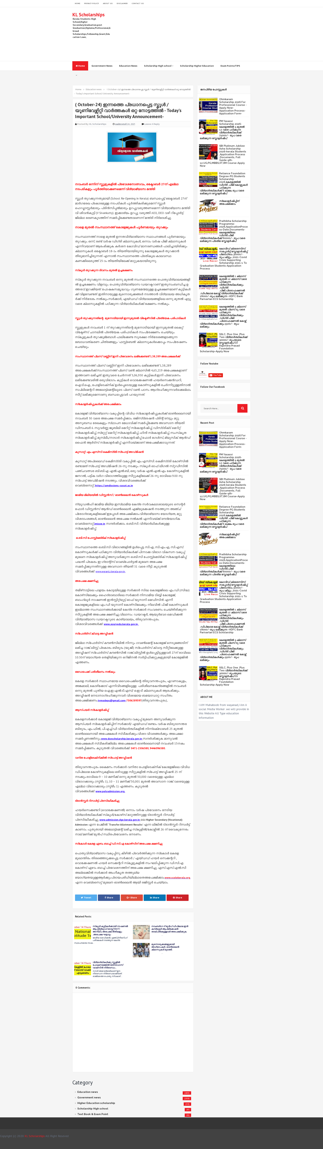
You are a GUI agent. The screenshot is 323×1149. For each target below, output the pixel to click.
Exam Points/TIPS (230, 65)
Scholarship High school (158, 65)
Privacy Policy (91, 3)
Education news (87, 1091)
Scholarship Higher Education (197, 65)
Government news (89, 1097)
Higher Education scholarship (96, 1103)
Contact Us (138, 3)
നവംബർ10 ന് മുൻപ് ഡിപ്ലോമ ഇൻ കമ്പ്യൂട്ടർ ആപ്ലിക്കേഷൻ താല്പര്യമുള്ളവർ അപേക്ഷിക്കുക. (169, 929)
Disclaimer (122, 3)
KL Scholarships (88, 14)
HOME (77, 3)
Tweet (87, 897)
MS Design (197, 1145)
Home (81, 65)
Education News (128, 65)
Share (110, 897)
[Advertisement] (189, 34)
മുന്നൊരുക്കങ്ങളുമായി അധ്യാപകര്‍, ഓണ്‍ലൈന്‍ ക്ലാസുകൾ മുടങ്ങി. (165, 947)
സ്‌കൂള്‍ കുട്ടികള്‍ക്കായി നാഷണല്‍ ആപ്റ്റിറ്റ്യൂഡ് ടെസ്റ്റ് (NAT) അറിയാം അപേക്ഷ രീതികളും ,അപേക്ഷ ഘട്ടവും (110, 930)
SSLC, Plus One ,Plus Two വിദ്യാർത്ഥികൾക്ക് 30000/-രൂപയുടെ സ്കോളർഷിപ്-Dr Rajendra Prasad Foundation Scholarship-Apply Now (223, 343)
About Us (108, 3)
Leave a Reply (152, 124)
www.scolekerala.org (177, 877)
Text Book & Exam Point (92, 1114)
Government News (102, 65)
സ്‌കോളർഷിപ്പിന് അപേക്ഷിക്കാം (229, 202)
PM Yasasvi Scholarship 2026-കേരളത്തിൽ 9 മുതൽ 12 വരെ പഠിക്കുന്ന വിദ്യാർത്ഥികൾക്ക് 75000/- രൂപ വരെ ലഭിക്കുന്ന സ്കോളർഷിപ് (222, 130)
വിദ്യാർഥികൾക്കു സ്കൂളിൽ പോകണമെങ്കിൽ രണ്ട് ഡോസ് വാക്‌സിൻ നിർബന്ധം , (108, 965)
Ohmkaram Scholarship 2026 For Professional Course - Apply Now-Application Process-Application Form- (233, 106)
